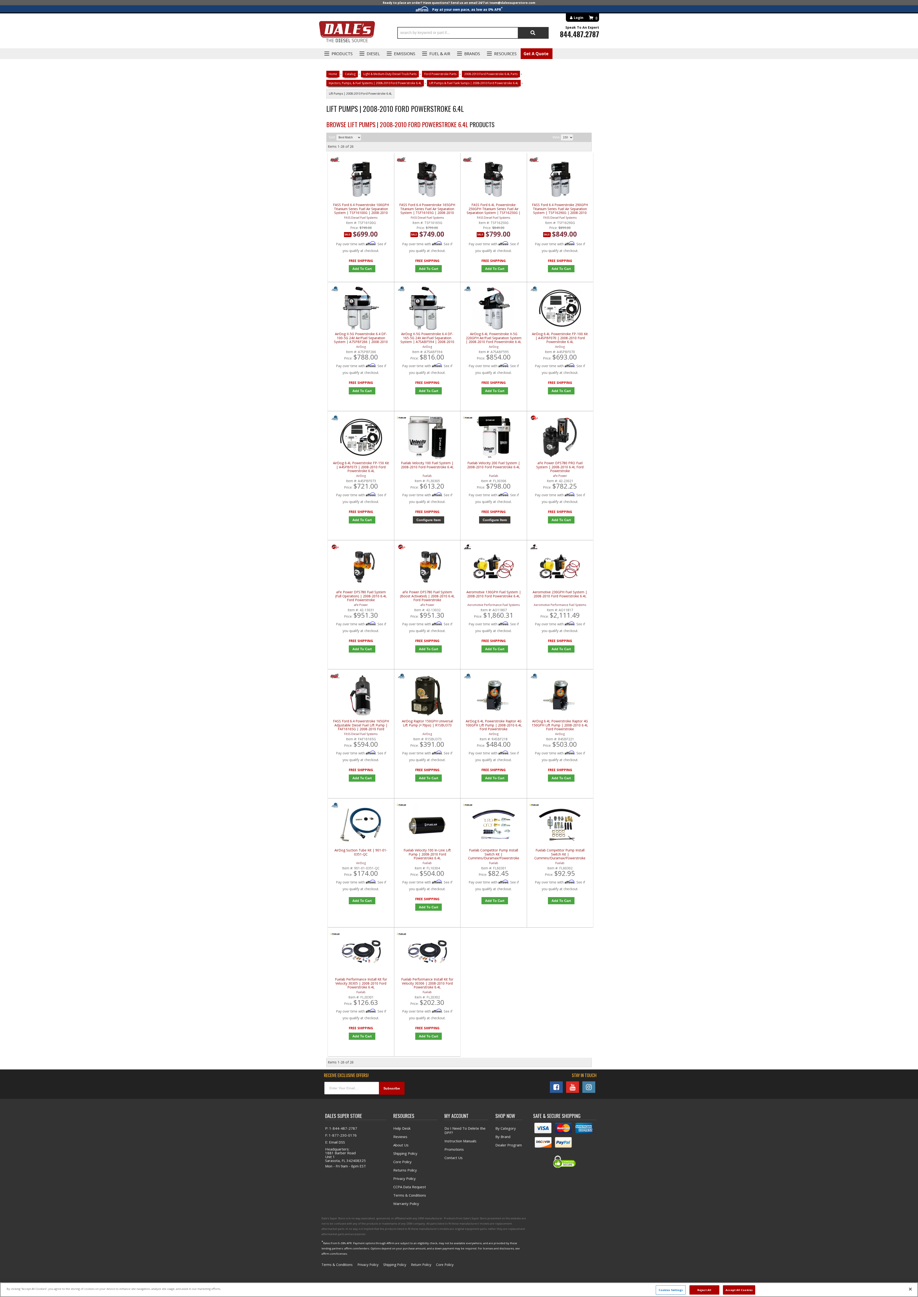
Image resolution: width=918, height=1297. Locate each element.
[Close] (910, 1289)
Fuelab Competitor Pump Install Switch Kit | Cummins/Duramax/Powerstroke (493, 854)
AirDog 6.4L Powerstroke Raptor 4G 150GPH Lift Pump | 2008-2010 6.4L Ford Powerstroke (560, 725)
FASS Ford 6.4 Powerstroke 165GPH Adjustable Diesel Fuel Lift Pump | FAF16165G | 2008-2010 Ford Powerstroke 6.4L (361, 725)
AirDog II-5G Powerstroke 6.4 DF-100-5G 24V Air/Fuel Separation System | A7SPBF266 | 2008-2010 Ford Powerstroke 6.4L (361, 338)
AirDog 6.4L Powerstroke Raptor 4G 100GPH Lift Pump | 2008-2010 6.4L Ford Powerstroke (493, 725)
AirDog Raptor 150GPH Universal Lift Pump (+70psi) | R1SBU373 (427, 723)
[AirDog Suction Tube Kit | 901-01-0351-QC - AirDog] (335, 806)
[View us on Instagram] (588, 1087)
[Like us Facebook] (556, 1087)
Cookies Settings (671, 1290)
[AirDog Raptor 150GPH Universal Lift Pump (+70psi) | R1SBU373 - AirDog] (401, 677)
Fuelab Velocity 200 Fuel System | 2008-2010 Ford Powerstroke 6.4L (493, 465)
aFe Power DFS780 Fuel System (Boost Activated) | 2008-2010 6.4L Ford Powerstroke (427, 596)
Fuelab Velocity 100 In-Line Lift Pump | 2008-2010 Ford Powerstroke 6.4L (427, 854)
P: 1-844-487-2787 (341, 1128)
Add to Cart (362, 269)
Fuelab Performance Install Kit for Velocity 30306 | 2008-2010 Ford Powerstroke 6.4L (427, 983)
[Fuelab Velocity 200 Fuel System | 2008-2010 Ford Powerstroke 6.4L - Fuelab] (467, 419)
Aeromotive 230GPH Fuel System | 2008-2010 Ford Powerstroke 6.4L (560, 594)
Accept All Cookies (739, 1290)
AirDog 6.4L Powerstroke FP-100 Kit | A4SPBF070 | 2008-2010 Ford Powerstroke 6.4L (560, 338)
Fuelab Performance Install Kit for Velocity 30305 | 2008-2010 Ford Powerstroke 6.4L (361, 983)
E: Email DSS (335, 1142)
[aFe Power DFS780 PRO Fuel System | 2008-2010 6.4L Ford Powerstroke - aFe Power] (534, 419)
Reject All (704, 1290)
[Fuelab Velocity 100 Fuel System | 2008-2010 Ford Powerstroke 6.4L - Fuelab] (401, 419)
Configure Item (428, 520)
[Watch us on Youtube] (572, 1087)
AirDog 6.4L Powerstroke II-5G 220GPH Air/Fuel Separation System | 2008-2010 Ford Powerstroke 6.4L (493, 338)
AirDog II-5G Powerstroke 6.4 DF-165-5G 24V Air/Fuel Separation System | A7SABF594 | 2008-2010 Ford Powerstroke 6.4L (427, 338)
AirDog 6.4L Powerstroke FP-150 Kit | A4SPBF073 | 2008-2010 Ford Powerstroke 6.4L (361, 467)
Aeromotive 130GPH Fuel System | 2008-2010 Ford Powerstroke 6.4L (493, 594)
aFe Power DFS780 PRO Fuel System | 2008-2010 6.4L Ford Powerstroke (560, 467)
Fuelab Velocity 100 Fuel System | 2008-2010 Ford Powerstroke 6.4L (427, 465)
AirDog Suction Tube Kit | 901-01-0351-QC (360, 852)
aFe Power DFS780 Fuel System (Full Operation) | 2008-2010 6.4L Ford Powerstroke (361, 596)
